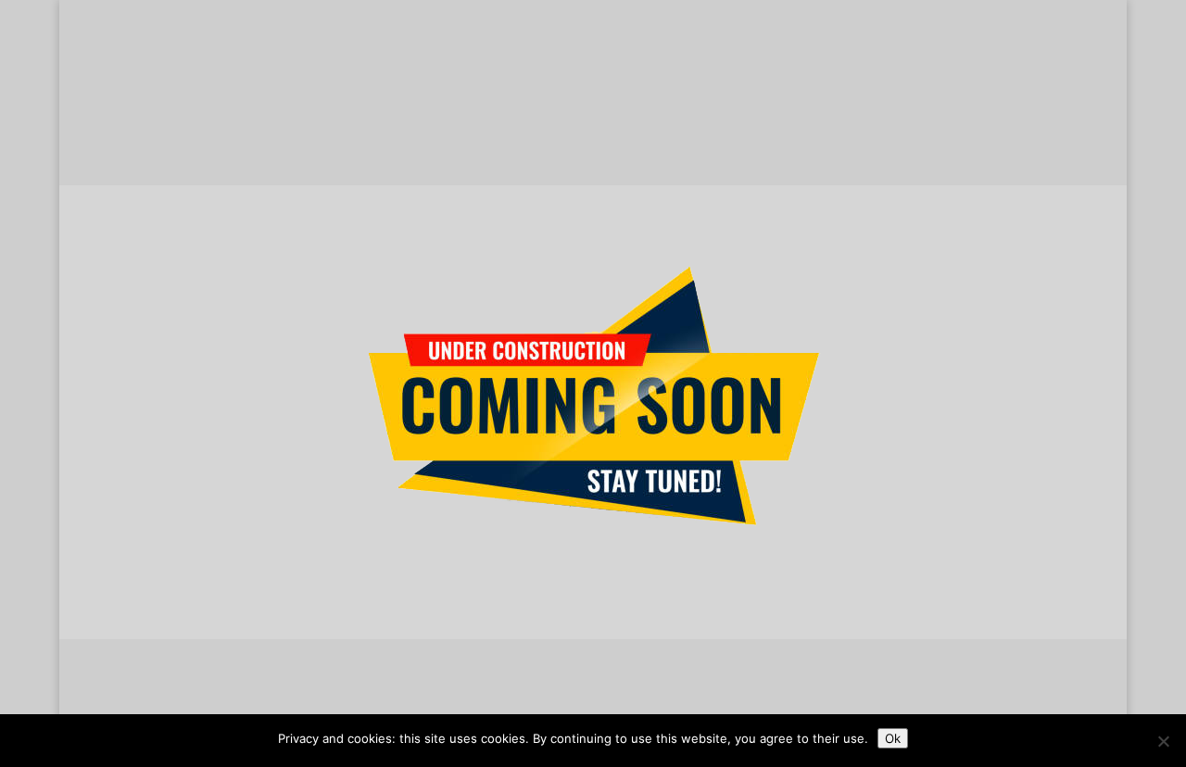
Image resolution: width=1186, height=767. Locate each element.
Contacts (838, 137)
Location (756, 137)
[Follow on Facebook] (500, 708)
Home (133, 137)
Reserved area (639, 137)
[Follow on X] (537, 708)
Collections (293, 137)
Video (641, 172)
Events (697, 172)
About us (203, 137)
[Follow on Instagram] (574, 708)
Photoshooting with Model (526, 172)
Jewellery (403, 137)
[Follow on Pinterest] (685, 708)
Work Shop (512, 137)
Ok (893, 738)
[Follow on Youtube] (648, 708)
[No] (1163, 741)
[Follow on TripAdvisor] (611, 708)
